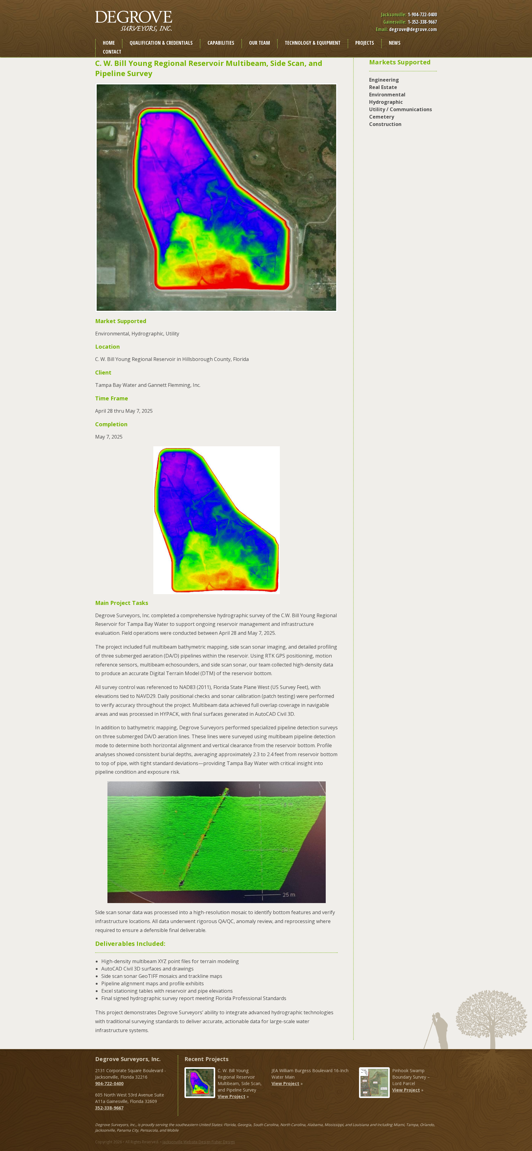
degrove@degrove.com (413, 29)
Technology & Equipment (313, 42)
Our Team (259, 42)
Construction (385, 124)
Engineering (384, 79)
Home (109, 42)
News (395, 42)
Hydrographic (386, 102)
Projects (364, 42)
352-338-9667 (109, 1108)
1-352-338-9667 (422, 21)
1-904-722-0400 (422, 14)
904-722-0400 (109, 1083)
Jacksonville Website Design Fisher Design (199, 1142)
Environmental (387, 94)
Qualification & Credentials (161, 42)
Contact (112, 51)
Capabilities (221, 42)
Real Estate (383, 87)
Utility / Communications (400, 109)
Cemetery (381, 116)
